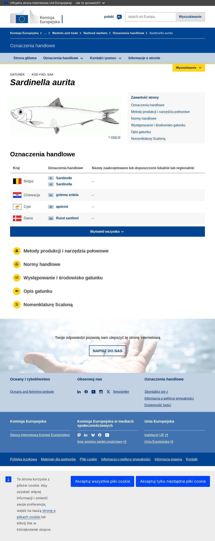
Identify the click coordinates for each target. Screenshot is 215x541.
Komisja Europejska (24, 33)
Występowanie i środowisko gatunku (158, 125)
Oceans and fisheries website (32, 391)
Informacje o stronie (144, 58)
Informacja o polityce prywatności (169, 398)
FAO (114, 137)
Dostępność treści (157, 405)
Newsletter (121, 391)
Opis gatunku (141, 132)
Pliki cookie (88, 459)
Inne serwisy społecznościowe (100, 441)
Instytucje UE (154, 435)
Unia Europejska (156, 441)
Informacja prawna (168, 459)
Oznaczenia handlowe (128, 33)
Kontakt (191, 459)
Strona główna (25, 58)
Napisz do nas (107, 351)
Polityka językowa (23, 459)
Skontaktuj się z (156, 391)
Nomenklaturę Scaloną (148, 138)
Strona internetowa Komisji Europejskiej (40, 435)
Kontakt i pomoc (103, 58)
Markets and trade (65, 33)
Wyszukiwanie (190, 16)
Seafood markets (95, 33)
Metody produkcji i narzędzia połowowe (160, 112)
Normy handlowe (143, 118)
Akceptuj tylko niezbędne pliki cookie (173, 481)
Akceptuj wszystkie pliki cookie (102, 481)
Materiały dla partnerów (58, 459)
